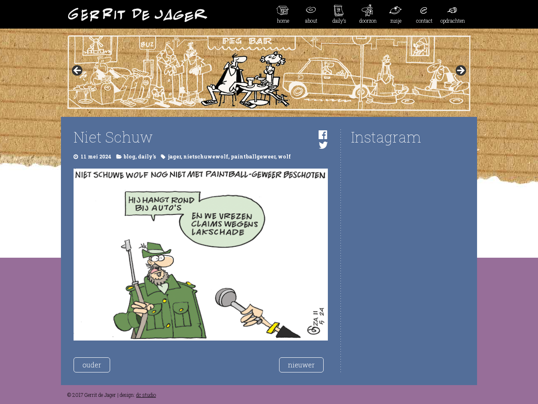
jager (174, 156)
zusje (395, 20)
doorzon (368, 20)
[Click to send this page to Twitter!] (323, 145)
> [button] (460, 71)
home (283, 20)
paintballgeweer (253, 156)
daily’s (339, 20)
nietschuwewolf (205, 156)
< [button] (77, 71)
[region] (269, 73)
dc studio (146, 394)
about (311, 20)
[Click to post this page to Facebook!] (323, 134)
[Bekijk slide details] (269, 73)
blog (129, 156)
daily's (147, 156)
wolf (284, 156)
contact (424, 20)
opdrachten (452, 20)
